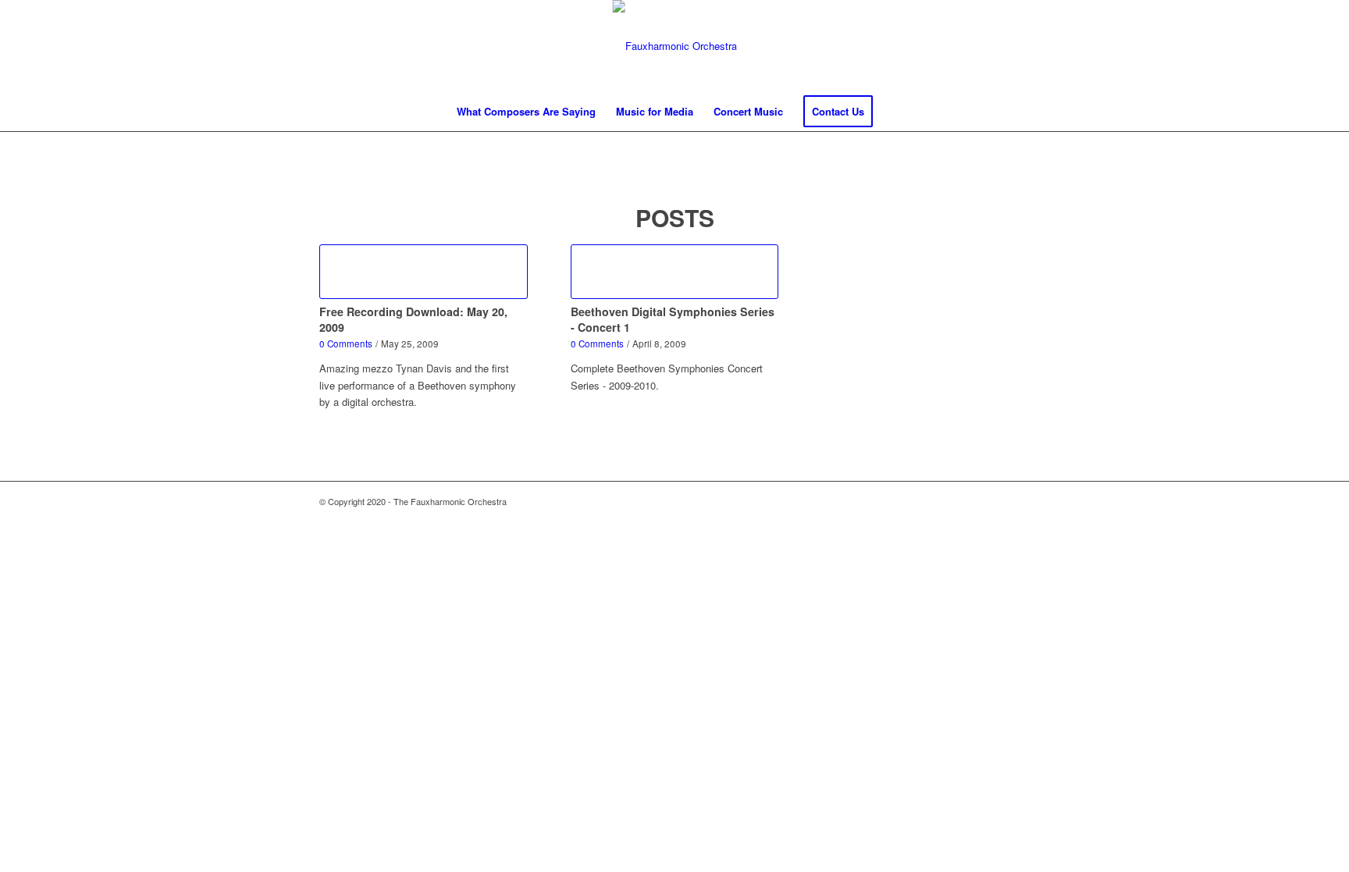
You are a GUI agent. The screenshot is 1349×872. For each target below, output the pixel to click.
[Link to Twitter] (1263, 46)
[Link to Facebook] (1286, 46)
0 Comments (345, 343)
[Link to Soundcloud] (1310, 46)
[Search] (893, 111)
